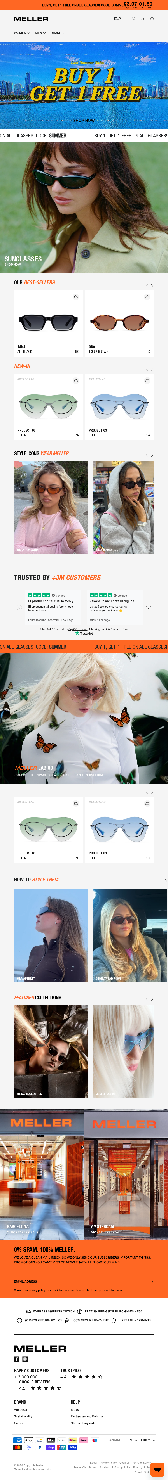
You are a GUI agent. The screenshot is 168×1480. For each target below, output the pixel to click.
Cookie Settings (144, 1472)
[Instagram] (25, 1359)
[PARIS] (126, 1174)
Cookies (124, 1462)
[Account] (142, 19)
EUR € (145, 1440)
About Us (20, 1410)
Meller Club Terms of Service (91, 1467)
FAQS (75, 1410)
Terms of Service (142, 1462)
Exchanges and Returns (87, 1416)
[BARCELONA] (42, 1174)
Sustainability (23, 1416)
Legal (93, 1462)
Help (117, 19)
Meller (40, 1465)
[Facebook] (16, 1359)
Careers (19, 1423)
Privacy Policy (108, 1462)
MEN (38, 33)
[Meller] (31, 19)
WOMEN (20, 33)
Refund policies (121, 1467)
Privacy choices (142, 1467)
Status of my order (83, 1423)
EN (130, 1440)
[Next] (152, 455)
